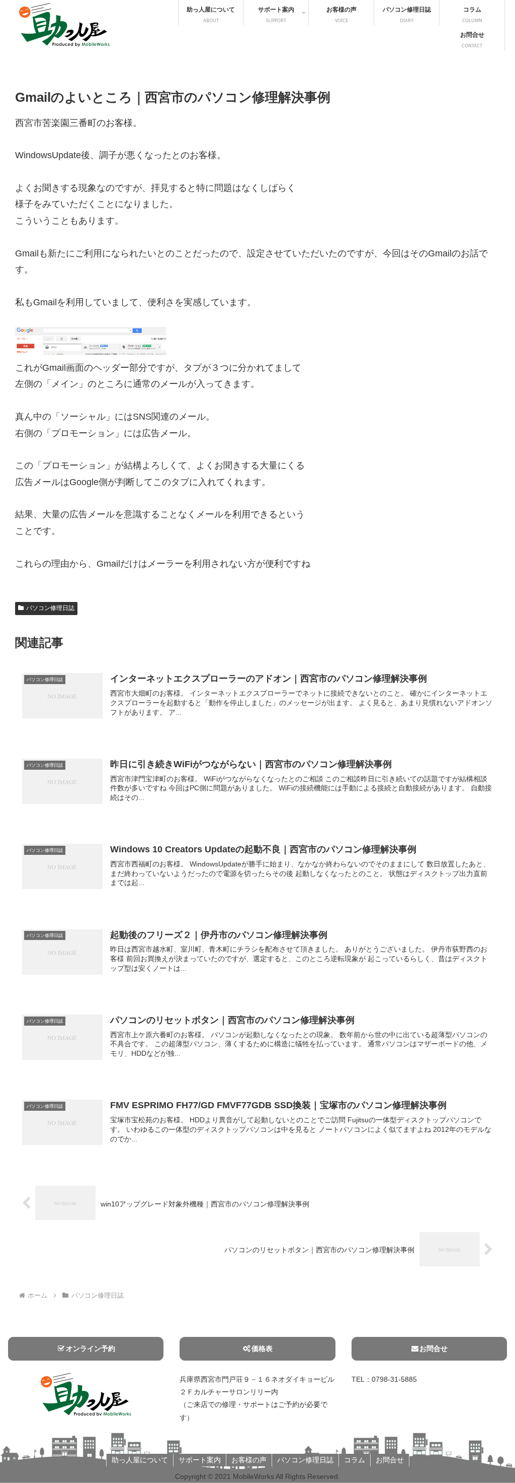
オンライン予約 (90, 1348)
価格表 (262, 1348)
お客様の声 (249, 1460)
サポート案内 (200, 1460)
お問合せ (433, 1348)
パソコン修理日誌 (50, 608)
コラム (354, 1460)
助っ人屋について (140, 1460)
